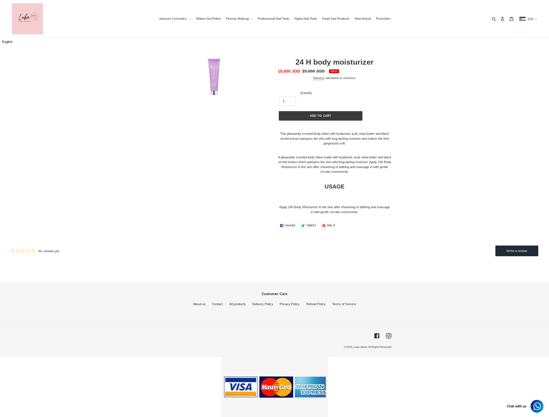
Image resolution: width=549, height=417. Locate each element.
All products (237, 304)
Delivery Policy (262, 304)
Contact (217, 304)
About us (199, 304)
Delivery (318, 78)
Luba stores (360, 347)
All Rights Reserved (379, 347)
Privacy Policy (290, 304)
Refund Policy (316, 304)
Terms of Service (344, 304)
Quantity (306, 93)
